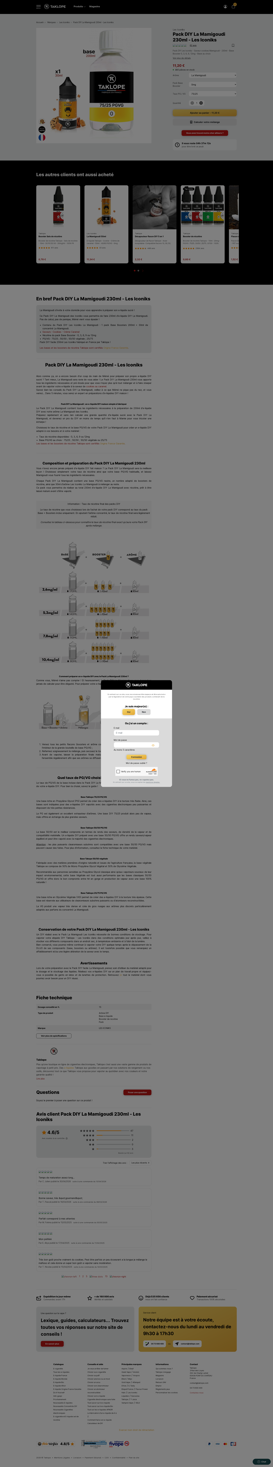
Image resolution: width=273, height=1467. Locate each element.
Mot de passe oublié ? (136, 763)
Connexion (136, 757)
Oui (128, 712)
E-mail (116, 728)
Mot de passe (120, 740)
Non (144, 712)
